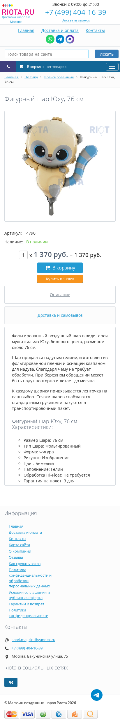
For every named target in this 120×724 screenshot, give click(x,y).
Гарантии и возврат (26, 604)
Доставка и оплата (60, 30)
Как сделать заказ (24, 563)
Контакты (95, 30)
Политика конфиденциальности (28, 612)
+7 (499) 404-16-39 (75, 12)
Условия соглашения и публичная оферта (29, 595)
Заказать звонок (76, 20)
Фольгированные (59, 77)
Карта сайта (19, 544)
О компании (20, 551)
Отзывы (16, 557)
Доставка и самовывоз (60, 315)
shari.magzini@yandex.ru (33, 639)
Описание (60, 294)
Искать (107, 54)
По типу (31, 77)
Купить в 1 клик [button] (60, 278)
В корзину (63, 268)
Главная (26, 30)
